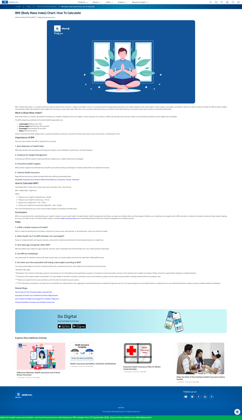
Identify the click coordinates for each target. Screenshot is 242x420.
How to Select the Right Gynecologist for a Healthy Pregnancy (37, 299)
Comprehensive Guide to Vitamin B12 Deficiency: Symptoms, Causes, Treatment (51, 180)
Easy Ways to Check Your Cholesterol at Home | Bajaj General (36, 295)
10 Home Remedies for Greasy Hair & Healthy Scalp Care (35, 302)
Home (19, 6)
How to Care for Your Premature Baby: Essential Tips (33, 292)
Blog (28, 6)
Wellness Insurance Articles (46, 6)
